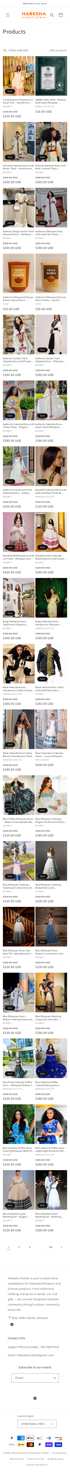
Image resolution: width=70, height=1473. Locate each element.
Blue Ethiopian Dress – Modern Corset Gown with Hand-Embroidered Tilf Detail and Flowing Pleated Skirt (51, 952)
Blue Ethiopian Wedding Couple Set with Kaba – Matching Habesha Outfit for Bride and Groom (50, 1018)
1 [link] (9, 1247)
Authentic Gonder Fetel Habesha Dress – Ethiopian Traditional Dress (49, 360)
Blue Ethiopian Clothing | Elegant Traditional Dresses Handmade (50, 820)
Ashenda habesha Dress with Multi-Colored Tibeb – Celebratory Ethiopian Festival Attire (50, 167)
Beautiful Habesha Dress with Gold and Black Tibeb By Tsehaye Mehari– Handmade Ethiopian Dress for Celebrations (50, 491)
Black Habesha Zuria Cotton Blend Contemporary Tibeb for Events (17, 755)
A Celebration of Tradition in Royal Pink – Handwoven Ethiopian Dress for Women (18, 101)
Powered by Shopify (39, 1452)
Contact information (36, 1464)
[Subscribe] (54, 1378)
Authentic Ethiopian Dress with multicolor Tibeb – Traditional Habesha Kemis (49, 233)
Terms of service (36, 1458)
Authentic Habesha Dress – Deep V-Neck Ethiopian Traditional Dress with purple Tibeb (50, 426)
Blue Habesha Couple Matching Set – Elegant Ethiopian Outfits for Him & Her (17, 1215)
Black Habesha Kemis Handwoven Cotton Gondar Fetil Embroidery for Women (18, 689)
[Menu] (8, 15)
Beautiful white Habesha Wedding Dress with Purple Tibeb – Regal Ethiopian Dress (49, 557)
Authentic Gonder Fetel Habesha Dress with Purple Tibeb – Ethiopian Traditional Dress (18, 360)
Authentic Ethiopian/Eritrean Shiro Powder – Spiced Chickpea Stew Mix (50, 299)
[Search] (52, 15)
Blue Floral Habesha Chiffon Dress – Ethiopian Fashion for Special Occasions (18, 1084)
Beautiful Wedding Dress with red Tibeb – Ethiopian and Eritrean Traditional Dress (18, 557)
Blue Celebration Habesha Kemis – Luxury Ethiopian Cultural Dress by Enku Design (49, 755)
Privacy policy (59, 1452)
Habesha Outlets (19, 1452)
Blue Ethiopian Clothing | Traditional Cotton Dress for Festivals (17, 886)
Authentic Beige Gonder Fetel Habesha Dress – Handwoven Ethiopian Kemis (18, 233)
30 (50, 1247)
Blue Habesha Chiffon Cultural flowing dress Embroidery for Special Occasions (47, 1084)
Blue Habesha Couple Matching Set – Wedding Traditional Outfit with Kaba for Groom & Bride (50, 1215)
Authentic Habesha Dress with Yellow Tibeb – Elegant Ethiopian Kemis (19, 426)
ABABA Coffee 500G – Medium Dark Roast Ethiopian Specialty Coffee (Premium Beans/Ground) (50, 101)
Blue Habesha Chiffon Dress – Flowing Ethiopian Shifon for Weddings (18, 1149)
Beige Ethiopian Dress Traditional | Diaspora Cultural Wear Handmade (16, 623)
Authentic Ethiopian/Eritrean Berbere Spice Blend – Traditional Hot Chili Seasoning (18, 299)
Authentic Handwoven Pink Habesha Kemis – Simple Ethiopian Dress (17, 491)
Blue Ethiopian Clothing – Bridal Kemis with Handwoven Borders (48, 886)
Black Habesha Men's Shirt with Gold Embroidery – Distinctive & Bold (49, 689)
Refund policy (17, 1458)
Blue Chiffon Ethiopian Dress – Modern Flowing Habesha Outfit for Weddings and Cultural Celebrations (18, 820)
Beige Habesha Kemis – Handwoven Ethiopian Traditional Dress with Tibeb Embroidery (50, 623)
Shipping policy (55, 1458)
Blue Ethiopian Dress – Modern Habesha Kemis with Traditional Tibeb (18, 1018)
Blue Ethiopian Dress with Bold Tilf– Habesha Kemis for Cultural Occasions (18, 952)
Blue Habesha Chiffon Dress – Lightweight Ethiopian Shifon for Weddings (50, 1149)
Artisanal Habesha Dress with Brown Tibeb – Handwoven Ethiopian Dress (18, 167)
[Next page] (61, 1247)
